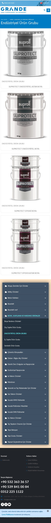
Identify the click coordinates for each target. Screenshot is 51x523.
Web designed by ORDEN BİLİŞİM (37, 517)
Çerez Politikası (32, 460)
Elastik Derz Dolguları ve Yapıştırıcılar (21, 364)
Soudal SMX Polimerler (16, 412)
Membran (11, 382)
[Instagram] (6, 504)
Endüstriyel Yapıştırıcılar (16, 370)
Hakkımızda (6, 460)
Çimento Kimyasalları (15, 352)
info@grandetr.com (10, 499)
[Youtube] (9, 504)
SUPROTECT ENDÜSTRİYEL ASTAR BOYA (25, 87)
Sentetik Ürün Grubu (12, 346)
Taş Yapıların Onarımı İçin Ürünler (20, 424)
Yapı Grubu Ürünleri (15, 436)
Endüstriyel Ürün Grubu (13, 81)
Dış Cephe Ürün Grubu (12, 327)
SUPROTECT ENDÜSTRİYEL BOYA (25, 149)
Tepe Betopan (13, 430)
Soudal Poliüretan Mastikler (18, 406)
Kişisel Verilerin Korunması (36, 470)
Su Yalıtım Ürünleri (14, 418)
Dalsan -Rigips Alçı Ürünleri (17, 358)
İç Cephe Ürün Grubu (12, 340)
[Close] (47, 511)
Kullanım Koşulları (33, 467)
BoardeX (11, 304)
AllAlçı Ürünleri (13, 292)
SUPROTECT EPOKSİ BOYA (25, 211)
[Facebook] (2, 504)
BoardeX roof (13, 310)
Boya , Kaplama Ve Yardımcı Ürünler (24, 316)
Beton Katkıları (13, 298)
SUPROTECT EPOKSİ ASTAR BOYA (25, 273)
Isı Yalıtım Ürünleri (14, 376)
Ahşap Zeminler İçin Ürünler (18, 286)
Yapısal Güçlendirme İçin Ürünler (19, 442)
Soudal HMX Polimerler (16, 400)
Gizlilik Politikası (33, 463)
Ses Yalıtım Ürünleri (15, 394)
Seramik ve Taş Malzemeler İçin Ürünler (22, 388)
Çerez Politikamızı (8, 514)
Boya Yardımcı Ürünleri (12, 321)
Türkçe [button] (44, 3)
